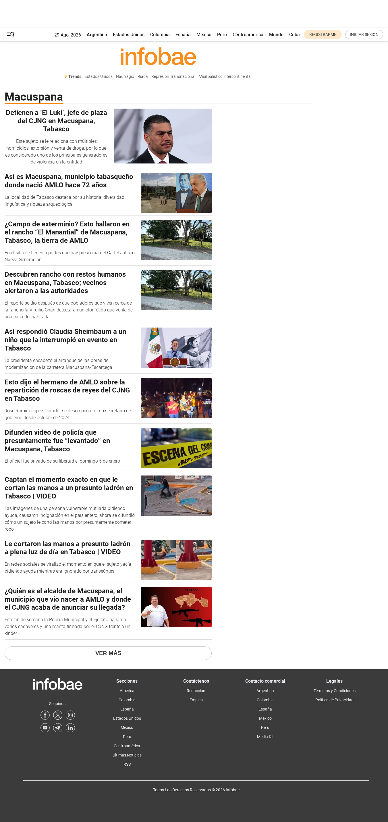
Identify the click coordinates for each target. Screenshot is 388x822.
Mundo (276, 34)
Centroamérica (248, 34)
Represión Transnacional (173, 76)
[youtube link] (45, 727)
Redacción (196, 690)
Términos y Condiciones (335, 690)
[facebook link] (45, 715)
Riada (143, 76)
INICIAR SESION (364, 34)
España (183, 34)
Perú (222, 34)
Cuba (294, 34)
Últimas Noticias (127, 755)
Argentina (97, 34)
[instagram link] (70, 715)
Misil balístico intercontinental (225, 76)
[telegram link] (57, 727)
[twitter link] (57, 715)
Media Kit (265, 736)
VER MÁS (108, 653)
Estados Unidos (128, 34)
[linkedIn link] (70, 727)
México (203, 34)
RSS (127, 764)
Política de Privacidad (334, 700)
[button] (10, 34)
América (127, 690)
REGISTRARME (322, 34)
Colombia (160, 34)
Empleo (196, 700)
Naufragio (125, 76)
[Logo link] (158, 56)
